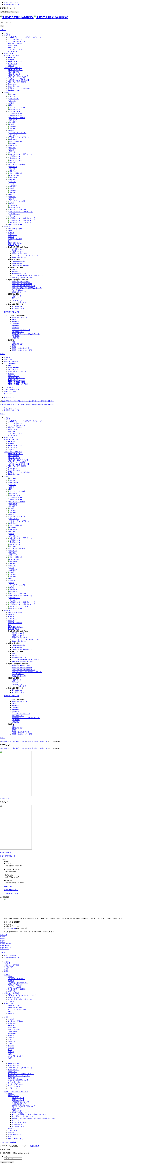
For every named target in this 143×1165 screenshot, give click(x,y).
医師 (13, 342)
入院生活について (14, 74)
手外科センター (14, 111)
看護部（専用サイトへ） (20, 317)
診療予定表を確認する (8, 856)
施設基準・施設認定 (15, 239)
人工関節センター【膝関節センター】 (22, 218)
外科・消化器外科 (15, 141)
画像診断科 (15, 326)
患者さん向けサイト (11, 408)
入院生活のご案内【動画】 (17, 82)
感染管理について (18, 249)
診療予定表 (12, 47)
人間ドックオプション (15, 62)
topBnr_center (4, 949)
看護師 (14, 346)
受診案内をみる (5, 852)
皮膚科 (11, 103)
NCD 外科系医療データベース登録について (27, 275)
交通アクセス (34, 1146)
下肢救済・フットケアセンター (20, 137)
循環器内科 (13, 120)
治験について (16, 269)
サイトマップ (8, 394)
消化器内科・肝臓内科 (17, 118)
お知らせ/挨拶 (13, 370)
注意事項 (11, 66)
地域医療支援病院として (20, 261)
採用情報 (11, 374)
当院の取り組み (32, 741)
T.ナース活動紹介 (18, 290)
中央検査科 (15, 324)
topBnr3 (2, 938)
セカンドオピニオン (15, 49)
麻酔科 (11, 150)
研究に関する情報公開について (22, 278)
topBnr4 (2, 940)
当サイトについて (10, 391)
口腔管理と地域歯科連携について (23, 265)
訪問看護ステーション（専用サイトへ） (26, 334)
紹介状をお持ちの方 (15, 39)
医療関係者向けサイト (11, 312)
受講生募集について (19, 292)
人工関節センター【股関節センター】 (22, 220)
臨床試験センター (18, 332)
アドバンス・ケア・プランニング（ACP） (26, 255)
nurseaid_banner (5, 943)
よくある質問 (12, 51)
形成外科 (12, 126)
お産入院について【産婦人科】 (19, 80)
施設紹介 (11, 237)
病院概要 (11, 231)
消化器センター (14, 152)
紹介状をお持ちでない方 (16, 41)
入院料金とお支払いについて (18, 76)
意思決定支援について (19, 253)
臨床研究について (18, 271)
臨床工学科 (15, 321)
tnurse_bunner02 (5, 947)
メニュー (3, 30)
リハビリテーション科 (17, 107)
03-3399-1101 (11, 928)
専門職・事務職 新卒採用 (20, 348)
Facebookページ (17, 300)
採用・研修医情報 (10, 363)
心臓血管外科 (14, 99)
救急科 (11, 130)
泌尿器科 (12, 148)
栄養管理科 (15, 328)
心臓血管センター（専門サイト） (21, 154)
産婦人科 (12, 101)
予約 (2, 26)
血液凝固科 (13, 145)
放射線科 (12, 128)
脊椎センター (14, 135)
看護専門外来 (12, 45)
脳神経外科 (13, 122)
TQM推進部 (16, 336)
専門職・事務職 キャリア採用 (22, 350)
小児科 (11, 124)
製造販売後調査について (20, 273)
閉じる (2, 354)
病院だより (15, 298)
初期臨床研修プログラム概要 (18, 372)
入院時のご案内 (13, 72)
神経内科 (12, 96)
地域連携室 (15, 338)
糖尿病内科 (13, 139)
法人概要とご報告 (18, 308)
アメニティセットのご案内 (17, 78)
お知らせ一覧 (16, 296)
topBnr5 (2, 942)
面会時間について (14, 86)
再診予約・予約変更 (15, 43)
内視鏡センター (14, 109)
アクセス (11, 233)
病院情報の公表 (17, 306)
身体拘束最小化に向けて (20, 257)
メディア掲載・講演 (19, 302)
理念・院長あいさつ (15, 228)
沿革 (9, 241)
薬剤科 (14, 319)
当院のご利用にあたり (15, 243)
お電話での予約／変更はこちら (9, 12)
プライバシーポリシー (11, 389)
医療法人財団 (8, 1142)
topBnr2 (2, 936)
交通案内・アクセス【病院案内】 (19, 88)
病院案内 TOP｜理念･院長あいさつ (13, 741)
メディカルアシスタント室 (21, 330)
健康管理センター (15, 160)
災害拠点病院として (19, 263)
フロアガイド (12, 235)
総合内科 (12, 94)
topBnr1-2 (3, 935)
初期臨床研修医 (17, 344)
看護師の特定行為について (21, 282)
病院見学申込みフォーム (16, 378)
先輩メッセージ (13, 376)
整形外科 (12, 143)
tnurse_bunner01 (5, 945)
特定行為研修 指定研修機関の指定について (27, 288)
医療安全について (18, 251)
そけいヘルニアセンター (17, 133)
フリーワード (8, 1156)
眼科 (10, 105)
